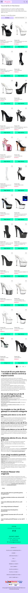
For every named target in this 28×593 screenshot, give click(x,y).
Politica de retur (13, 569)
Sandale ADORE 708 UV (18, 328)
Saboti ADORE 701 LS (18, 99)
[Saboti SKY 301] (7, 88)
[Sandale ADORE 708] (21, 145)
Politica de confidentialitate (13, 550)
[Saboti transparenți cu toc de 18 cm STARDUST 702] (21, 30)
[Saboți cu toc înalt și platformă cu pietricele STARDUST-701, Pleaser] (21, 232)
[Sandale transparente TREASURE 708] (7, 317)
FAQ (13, 558)
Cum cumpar (13, 566)
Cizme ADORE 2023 (18, 70)
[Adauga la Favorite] (12, 23)
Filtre (8, 17)
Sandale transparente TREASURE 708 (6, 329)
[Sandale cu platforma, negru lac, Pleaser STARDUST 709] (21, 116)
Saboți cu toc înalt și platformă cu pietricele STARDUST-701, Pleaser (20, 243)
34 (23, 366)
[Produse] (2, 2)
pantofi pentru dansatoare (17, 483)
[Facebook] (13, 531)
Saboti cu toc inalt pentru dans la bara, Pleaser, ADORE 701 (7, 128)
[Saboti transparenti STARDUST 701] (21, 260)
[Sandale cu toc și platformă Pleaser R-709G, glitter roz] (7, 145)
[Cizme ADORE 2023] (21, 59)
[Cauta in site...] (24, 2)
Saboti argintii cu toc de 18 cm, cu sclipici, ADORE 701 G (6, 71)
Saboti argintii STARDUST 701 (6, 299)
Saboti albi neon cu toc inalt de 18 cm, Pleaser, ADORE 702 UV (20, 214)
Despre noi (13, 547)
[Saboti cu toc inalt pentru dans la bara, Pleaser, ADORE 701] (7, 116)
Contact (13, 561)
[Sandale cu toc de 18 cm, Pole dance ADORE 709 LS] (7, 30)
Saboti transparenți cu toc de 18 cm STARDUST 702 (20, 42)
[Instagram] (15, 531)
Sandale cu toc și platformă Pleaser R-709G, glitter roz (5, 157)
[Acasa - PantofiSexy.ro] (8, 2)
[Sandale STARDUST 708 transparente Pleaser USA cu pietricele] (21, 288)
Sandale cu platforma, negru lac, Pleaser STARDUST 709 (21, 128)
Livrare (13, 553)
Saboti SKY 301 (3, 99)
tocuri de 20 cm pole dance (18, 451)
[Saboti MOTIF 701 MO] (7, 346)
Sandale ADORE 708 (18, 156)
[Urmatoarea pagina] (25, 366)
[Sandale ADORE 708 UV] (21, 317)
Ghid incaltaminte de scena (14, 574)
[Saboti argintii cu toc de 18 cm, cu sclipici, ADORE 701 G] (7, 59)
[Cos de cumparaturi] (26, 2)
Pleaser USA (2, 40)
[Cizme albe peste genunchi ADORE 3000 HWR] (7, 174)
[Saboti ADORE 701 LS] (21, 88)
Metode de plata (13, 555)
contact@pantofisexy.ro (15, 542)
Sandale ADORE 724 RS (18, 185)
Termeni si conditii (13, 564)
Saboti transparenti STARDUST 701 (21, 272)
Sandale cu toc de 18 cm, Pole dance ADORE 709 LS (6, 42)
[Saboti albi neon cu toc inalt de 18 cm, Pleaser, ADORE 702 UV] (21, 203)
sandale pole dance (11, 485)
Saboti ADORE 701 (17, 357)
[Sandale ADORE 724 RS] (21, 174)
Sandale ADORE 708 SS (4, 214)
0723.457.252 (14, 540)
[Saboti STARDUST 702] (7, 260)
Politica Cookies (13, 572)
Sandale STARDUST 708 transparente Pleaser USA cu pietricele (19, 300)
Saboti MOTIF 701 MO (4, 357)
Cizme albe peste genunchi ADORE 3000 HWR (5, 185)
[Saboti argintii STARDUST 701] (7, 288)
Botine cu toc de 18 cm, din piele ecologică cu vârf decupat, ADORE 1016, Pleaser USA (6, 243)
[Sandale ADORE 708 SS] (7, 203)
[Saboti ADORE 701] (21, 346)
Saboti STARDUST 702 (4, 272)
